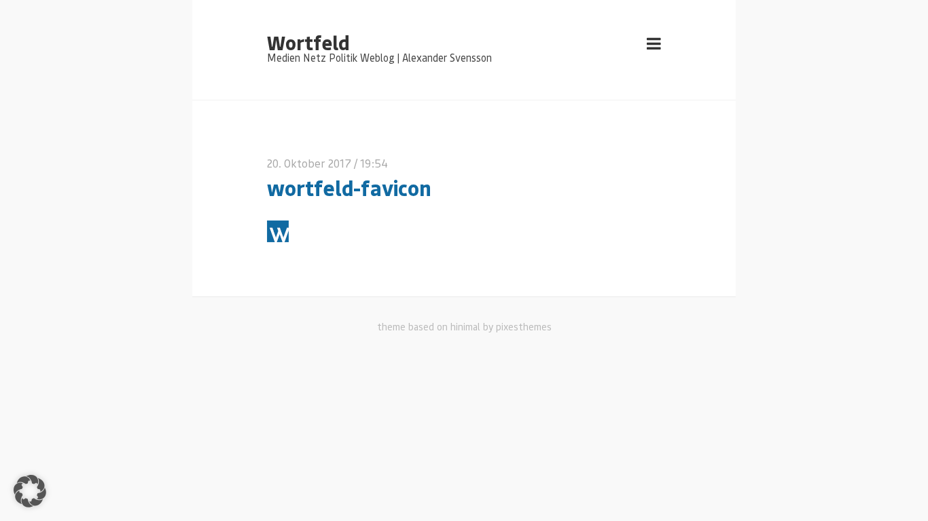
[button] (30, 491)
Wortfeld (308, 42)
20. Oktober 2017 (309, 163)
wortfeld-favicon (349, 187)
